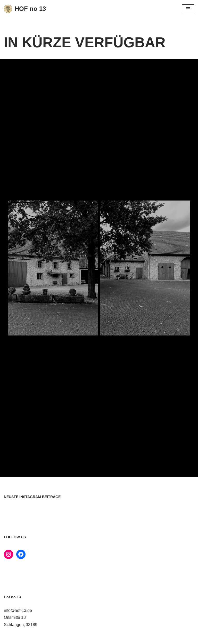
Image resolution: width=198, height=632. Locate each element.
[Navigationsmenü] (188, 8)
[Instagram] (8, 554)
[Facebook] (21, 554)
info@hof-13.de (18, 610)
